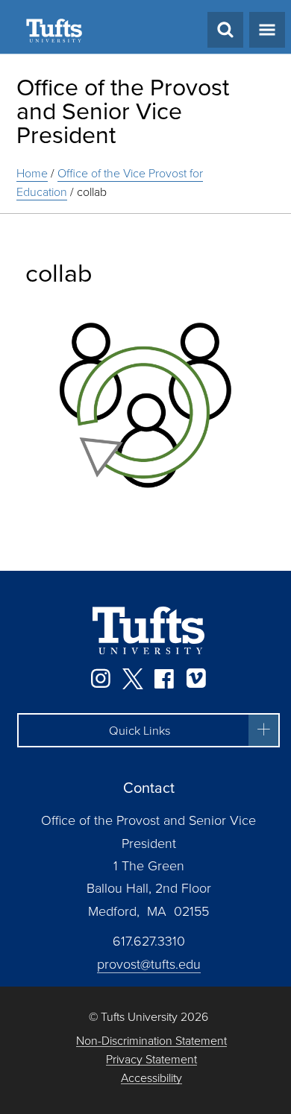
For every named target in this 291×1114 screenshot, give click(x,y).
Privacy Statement (151, 1059)
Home (32, 173)
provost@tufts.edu (149, 963)
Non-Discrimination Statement (151, 1040)
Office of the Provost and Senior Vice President (122, 110)
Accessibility (151, 1078)
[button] (148, 730)
